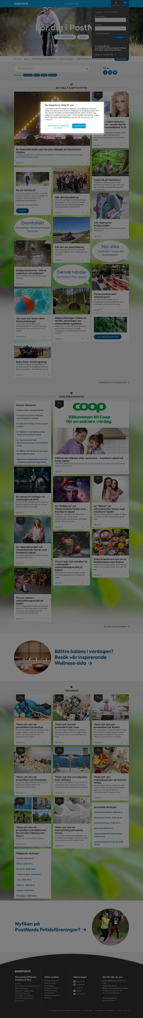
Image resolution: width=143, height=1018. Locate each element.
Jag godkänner (79, 126)
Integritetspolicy (85, 117)
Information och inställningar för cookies (58, 127)
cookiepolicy (48, 119)
